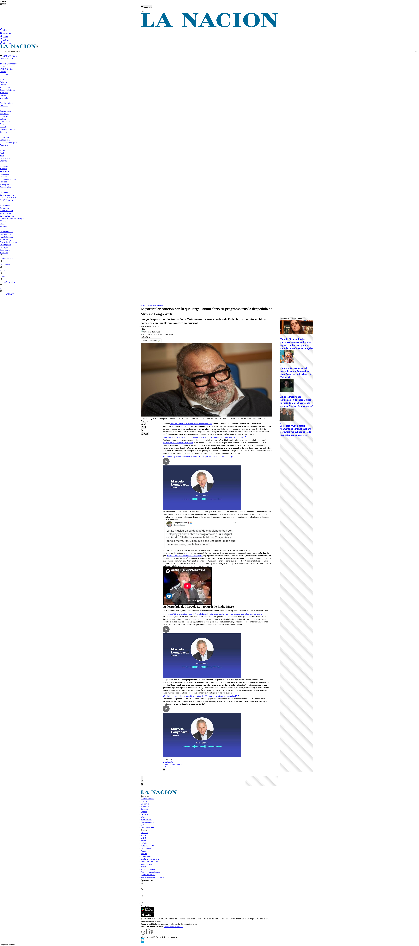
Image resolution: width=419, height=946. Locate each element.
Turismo (3, 169)
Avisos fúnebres (6, 210)
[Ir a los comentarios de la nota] (144, 423)
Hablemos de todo (7, 129)
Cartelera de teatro (8, 197)
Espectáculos (157, 305)
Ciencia (3, 127)
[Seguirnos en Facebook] (142, 883)
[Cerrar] (37, 46)
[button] (209, 169)
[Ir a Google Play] (147, 911)
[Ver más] (164, 769)
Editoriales (4, 137)
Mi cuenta (7, 43)
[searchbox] (208, 51)
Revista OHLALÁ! (6, 231)
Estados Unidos (6, 103)
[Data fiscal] (142, 942)
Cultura (3, 119)
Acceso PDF (4, 205)
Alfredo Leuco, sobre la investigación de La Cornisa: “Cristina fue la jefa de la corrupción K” (200, 696)
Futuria (3, 79)
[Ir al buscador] (143, 11)
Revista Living (5, 239)
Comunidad (5, 121)
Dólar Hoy (4, 82)
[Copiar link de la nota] (142, 430)
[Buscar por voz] (416, 51)
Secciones (7, 33)
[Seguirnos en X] (142, 890)
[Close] (142, 777)
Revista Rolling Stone (8, 242)
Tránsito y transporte (8, 64)
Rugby (2, 153)
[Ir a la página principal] (209, 27)
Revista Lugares (6, 237)
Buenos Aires (5, 111)
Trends (168, 767)
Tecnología (4, 171)
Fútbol (2, 150)
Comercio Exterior (7, 90)
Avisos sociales (6, 213)
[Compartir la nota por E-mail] (147, 433)
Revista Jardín (5, 245)
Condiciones (169, 926)
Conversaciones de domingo (12, 218)
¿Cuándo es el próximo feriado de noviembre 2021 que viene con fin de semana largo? (198, 456)
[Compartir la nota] (142, 427)
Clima (2, 66)
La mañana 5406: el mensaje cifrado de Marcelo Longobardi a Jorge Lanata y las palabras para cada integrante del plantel (213, 614)
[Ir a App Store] (147, 916)
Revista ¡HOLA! (6, 234)
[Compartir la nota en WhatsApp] (144, 427)
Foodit (5, 36)
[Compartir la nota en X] (144, 433)
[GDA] (147, 934)
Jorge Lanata (168, 762)
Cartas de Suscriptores (9, 142)
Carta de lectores (7, 216)
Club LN (6, 40)
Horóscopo (4, 174)
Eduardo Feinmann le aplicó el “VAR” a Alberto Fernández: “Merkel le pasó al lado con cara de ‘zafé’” (203, 437)
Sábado (3, 221)
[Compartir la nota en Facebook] (142, 433)
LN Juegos (4, 166)
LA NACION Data (7, 69)
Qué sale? (4, 192)
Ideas (2, 224)
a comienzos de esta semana (195, 424)
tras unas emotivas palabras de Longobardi (185, 555)
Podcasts (4, 182)
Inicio (5, 30)
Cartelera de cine (7, 195)
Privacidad (178, 926)
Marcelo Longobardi (173, 764)
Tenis (2, 155)
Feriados (3, 176)
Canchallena (5, 158)
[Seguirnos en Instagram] (142, 897)
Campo (3, 85)
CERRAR (3, 1)
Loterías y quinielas (8, 179)
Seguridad (4, 113)
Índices (3, 95)
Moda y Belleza (6, 184)
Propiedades (5, 87)
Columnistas (5, 140)
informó (174, 424)
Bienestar (4, 124)
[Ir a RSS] (142, 903)
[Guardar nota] (142, 423)
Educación (4, 116)
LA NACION (146, 305)
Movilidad (4, 92)
